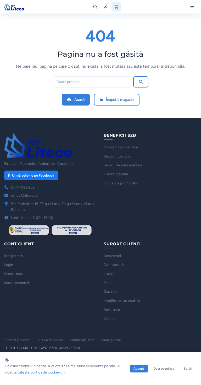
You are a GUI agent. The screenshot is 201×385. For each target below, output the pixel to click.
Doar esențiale (164, 368)
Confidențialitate (81, 340)
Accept (138, 368)
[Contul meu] (105, 6)
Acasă (79, 99)
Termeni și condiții (17, 340)
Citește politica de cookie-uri (41, 372)
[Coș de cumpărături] (116, 6)
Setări (188, 368)
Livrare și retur (110, 340)
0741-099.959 (23, 187)
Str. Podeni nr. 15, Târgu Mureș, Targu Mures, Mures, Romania (53, 207)
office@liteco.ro (24, 195)
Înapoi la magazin (120, 99)
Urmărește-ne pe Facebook (33, 175)
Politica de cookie (50, 340)
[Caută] (95, 6)
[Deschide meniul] (192, 6)
